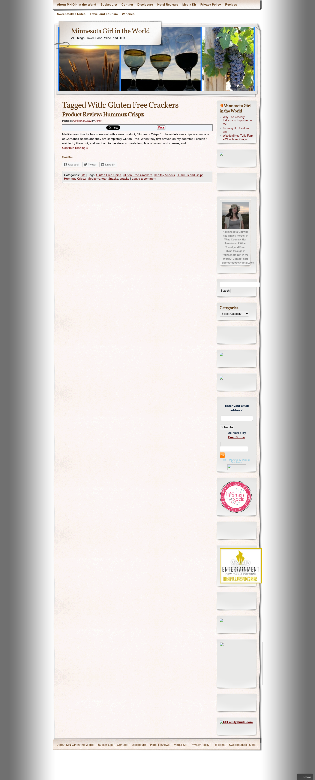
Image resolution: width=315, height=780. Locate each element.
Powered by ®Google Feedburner (239, 461)
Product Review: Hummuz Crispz (103, 114)
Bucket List (108, 4)
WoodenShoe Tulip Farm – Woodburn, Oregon (238, 137)
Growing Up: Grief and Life (236, 130)
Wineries (128, 14)
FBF (225, 460)
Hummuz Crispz (75, 178)
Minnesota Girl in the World (110, 31)
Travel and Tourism (104, 14)
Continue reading (75, 147)
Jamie (98, 120)
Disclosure (145, 4)
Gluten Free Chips (108, 175)
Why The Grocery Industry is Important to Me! (237, 120)
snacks (124, 178)
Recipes (231, 4)
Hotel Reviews (167, 4)
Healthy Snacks (164, 175)
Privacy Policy (210, 4)
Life (83, 175)
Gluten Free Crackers (137, 175)
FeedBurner (236, 437)
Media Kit (189, 4)
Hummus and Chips (190, 175)
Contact (127, 4)
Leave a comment (144, 178)
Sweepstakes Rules (71, 14)
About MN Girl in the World (76, 4)
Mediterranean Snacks (102, 178)
